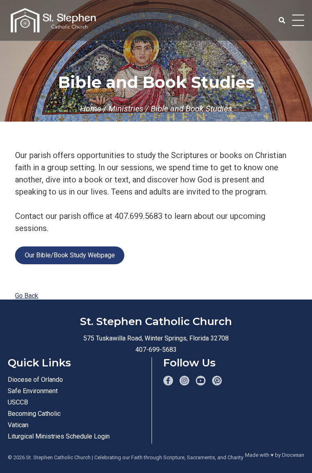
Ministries (125, 108)
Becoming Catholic (34, 413)
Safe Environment (33, 391)
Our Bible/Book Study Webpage (70, 255)
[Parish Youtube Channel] (201, 380)
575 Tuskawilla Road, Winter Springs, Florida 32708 (156, 338)
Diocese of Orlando (35, 379)
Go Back (26, 296)
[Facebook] (168, 380)
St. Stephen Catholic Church (58, 457)
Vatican (18, 425)
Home (90, 108)
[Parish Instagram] (184, 380)
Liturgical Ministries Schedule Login (59, 436)
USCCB (18, 402)
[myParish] (217, 380)
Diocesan (293, 455)
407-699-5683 (156, 349)
